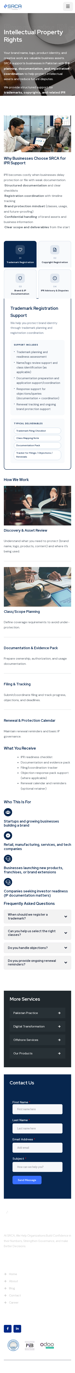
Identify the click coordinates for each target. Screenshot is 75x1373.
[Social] (8, 1329)
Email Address (23, 1139)
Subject (19, 1159)
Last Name (21, 1120)
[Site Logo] (16, 6)
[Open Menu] (68, 6)
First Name (21, 1102)
